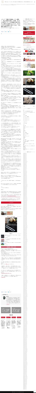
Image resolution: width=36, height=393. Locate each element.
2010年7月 (24, 368)
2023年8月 (24, 188)
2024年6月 (24, 177)
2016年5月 (24, 288)
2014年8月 (24, 312)
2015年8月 (24, 298)
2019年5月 (24, 247)
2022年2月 (24, 209)
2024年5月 (24, 178)
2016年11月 (24, 281)
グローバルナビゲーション (26, 117)
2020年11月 (24, 226)
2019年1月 (24, 251)
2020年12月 (24, 225)
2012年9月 (24, 338)
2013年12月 (24, 321)
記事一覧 (8, 304)
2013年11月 (24, 322)
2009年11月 (24, 377)
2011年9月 (24, 352)
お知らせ (24, 114)
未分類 (24, 138)
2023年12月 (24, 184)
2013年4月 (24, 330)
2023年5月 (24, 192)
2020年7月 (24, 231)
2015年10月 (24, 296)
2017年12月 (24, 266)
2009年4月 (24, 385)
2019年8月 (24, 243)
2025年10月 (24, 162)
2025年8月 (24, 164)
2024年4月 (24, 179)
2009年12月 (24, 376)
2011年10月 (24, 351)
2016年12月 (24, 280)
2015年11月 (24, 295)
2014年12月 (24, 307)
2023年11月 (24, 185)
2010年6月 (24, 369)
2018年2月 (24, 264)
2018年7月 (24, 258)
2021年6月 (24, 218)
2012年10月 (24, 337)
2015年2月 (24, 305)
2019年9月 (24, 242)
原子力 (24, 129)
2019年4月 (24, 248)
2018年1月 (24, 265)
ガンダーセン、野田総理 (26, 116)
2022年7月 (24, 203)
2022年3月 (24, 208)
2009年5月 (24, 384)
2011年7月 (24, 354)
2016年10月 (24, 282)
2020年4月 (24, 234)
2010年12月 (24, 362)
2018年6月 (24, 259)
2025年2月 (24, 169)
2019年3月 (24, 249)
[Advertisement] (18, 12)
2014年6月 (24, 314)
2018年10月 (24, 255)
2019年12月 (24, 239)
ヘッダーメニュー (25, 121)
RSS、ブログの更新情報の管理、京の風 (27, 111)
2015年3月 (24, 304)
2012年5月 (24, 343)
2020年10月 (24, 227)
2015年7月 (24, 299)
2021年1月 (24, 224)
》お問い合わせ (3, 277)
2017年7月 (24, 272)
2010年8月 (24, 367)
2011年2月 (24, 360)
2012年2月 (24, 346)
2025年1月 (24, 170)
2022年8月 (24, 202)
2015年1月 (24, 306)
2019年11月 (24, 240)
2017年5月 (24, 274)
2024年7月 (24, 176)
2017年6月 (24, 273)
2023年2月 (24, 195)
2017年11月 (24, 267)
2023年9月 (24, 187)
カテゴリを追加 (25, 115)
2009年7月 (24, 382)
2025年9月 (24, 163)
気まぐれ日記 (24, 139)
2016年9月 (24, 283)
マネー (24, 124)
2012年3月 (24, 345)
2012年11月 (24, 336)
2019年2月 (24, 250)
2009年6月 (24, 383)
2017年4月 (24, 275)
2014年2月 (24, 319)
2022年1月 (24, 210)
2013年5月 (24, 329)
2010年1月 (24, 375)
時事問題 (24, 137)
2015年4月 (24, 303)
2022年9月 (24, 201)
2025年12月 (24, 161)
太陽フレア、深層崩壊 (25, 133)
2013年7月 (24, 327)
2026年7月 (24, 154)
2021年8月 (24, 216)
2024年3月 (24, 180)
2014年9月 (24, 311)
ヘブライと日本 (25, 123)
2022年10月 (24, 200)
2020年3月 (24, 235)
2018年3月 (24, 263)
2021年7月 (24, 217)
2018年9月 (24, 256)
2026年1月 (24, 160)
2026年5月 (24, 156)
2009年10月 (24, 378)
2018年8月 (24, 257)
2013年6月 (24, 328)
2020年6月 (24, 232)
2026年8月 (24, 153)
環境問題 (24, 142)
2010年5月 (24, 370)
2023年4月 (24, 193)
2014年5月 (24, 315)
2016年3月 (24, 290)
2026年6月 (24, 155)
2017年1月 (24, 279)
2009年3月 (24, 386)
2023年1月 (24, 196)
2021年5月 (24, 219)
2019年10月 (24, 241)
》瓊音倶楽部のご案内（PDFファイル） (6, 273)
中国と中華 (24, 125)
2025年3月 (24, 168)
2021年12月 (24, 211)
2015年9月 (24, 297)
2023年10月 (24, 186)
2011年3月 (24, 359)
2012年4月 (24, 344)
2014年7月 (24, 313)
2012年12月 (24, 335)
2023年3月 (24, 194)
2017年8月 (24, 271)
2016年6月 (24, 287)
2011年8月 (24, 353)
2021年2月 (24, 223)
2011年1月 (24, 361)
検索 (33, 106)
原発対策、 (24, 130)
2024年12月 (24, 171)
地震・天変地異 (25, 132)
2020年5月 (24, 233)
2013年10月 (24, 323)
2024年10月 (24, 172)
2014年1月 (24, 320)
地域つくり (24, 131)
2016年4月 (24, 289)
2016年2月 (24, 291)
